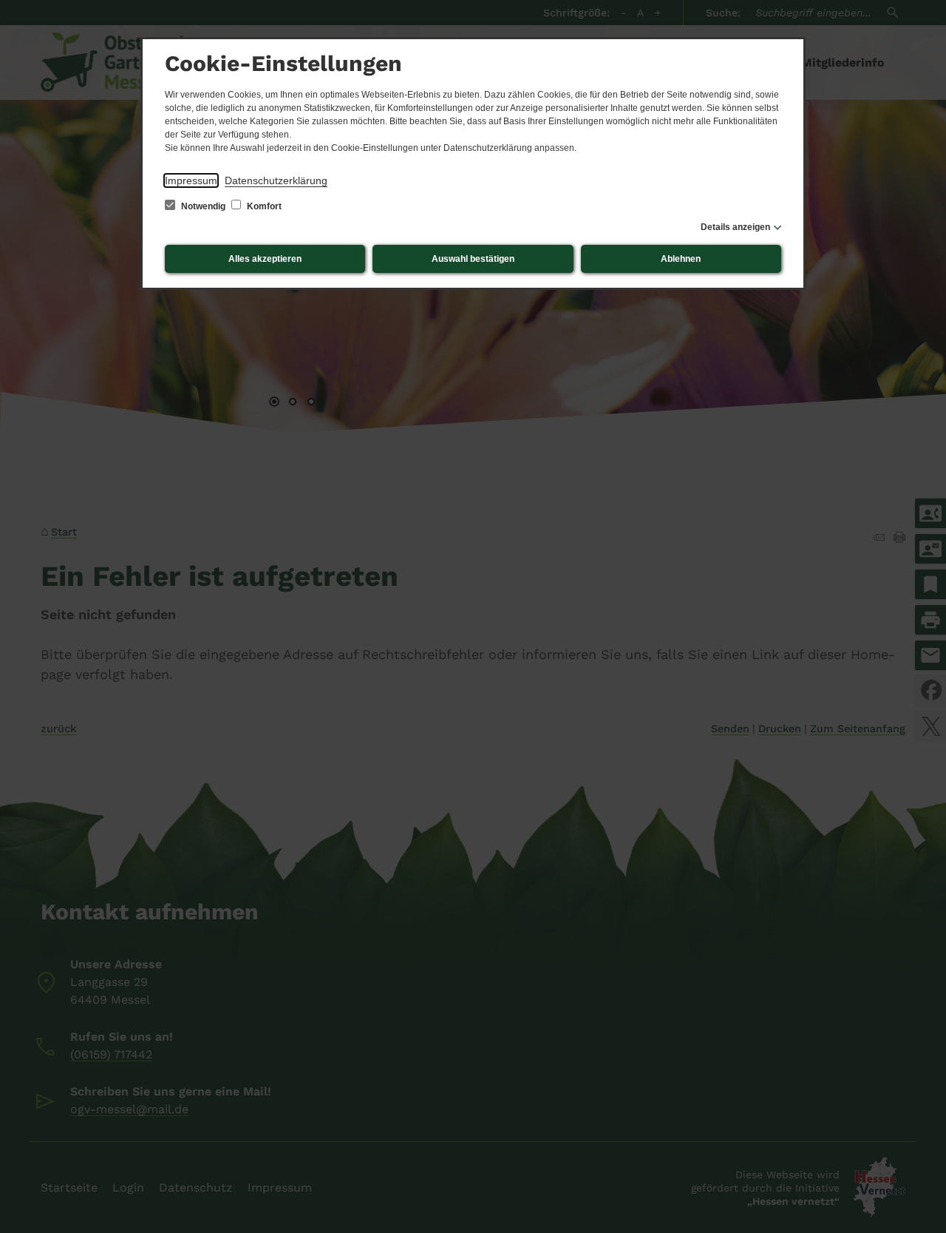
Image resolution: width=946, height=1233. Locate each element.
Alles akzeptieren (265, 259)
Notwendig (203, 206)
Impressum (191, 180)
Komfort (263, 206)
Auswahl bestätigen (473, 259)
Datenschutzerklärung (276, 180)
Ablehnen (681, 259)
